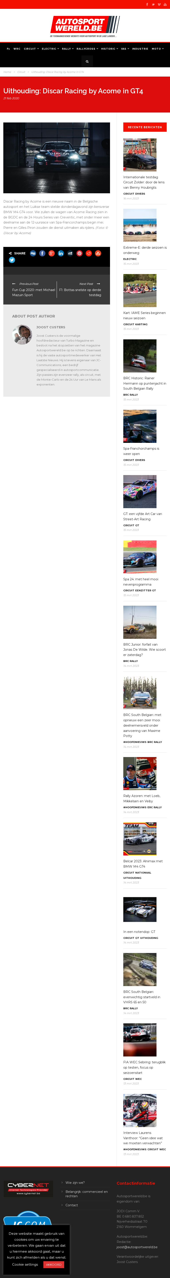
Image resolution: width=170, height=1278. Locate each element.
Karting (141, 324)
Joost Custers (51, 327)
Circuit (30, 48)
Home (7, 71)
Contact (72, 1205)
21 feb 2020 (11, 98)
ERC (150, 807)
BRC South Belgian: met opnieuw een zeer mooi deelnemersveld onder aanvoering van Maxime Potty (142, 725)
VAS (123, 48)
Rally (66, 48)
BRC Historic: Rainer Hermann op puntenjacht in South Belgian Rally (144, 383)
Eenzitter (143, 590)
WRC (17, 48)
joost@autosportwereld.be (137, 1247)
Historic (108, 48)
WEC (138, 1079)
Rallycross (86, 48)
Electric (49, 48)
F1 (8, 48)
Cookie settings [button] (25, 1264)
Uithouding (132, 878)
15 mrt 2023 (131, 263)
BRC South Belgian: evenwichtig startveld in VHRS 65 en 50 (141, 997)
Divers (140, 193)
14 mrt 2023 (131, 665)
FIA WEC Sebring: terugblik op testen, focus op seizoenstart (144, 1067)
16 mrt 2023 (131, 198)
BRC (126, 394)
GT (137, 525)
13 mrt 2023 (131, 1083)
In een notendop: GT (139, 932)
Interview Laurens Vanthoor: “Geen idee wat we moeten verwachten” (143, 1138)
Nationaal (143, 872)
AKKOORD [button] (54, 1264)
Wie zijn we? (75, 1183)
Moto (156, 48)
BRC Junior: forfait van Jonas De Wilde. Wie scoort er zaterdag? (144, 650)
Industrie (140, 48)
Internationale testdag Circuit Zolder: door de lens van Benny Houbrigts (143, 182)
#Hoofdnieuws (135, 742)
